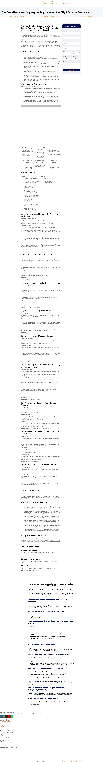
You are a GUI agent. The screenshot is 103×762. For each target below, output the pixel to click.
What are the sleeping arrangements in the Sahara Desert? (49, 654)
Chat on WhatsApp (27, 556)
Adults (64, 51)
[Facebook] (1, 716)
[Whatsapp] (12, 716)
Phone (64, 46)
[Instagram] (6, 716)
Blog (43, 6)
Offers (43, 1)
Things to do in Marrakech (47, 3)
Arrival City (74, 56)
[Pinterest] (9, 716)
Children (73, 51)
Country (64, 41)
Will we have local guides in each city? (41, 645)
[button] (1, 16)
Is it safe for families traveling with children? (43, 698)
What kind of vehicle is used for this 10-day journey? (46, 611)
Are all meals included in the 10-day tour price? (44, 678)
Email (64, 35)
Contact (48, 6)
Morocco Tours (50, 1)
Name (64, 30)
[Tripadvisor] (4, 716)
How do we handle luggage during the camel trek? (46, 668)
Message (65, 61)
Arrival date (65, 56)
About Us (57, 3)
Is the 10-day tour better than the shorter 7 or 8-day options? (49, 590)
